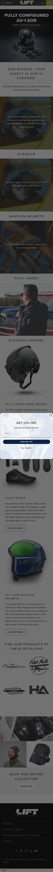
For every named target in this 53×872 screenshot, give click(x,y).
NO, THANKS (26, 448)
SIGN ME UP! (26, 442)
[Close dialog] (50, 415)
